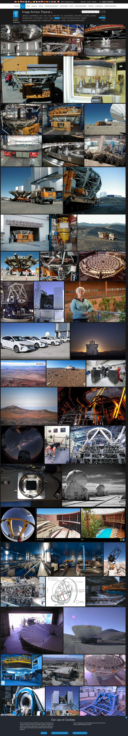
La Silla (46, 18)
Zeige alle (25, 15)
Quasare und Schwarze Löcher (32, 20)
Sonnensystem (46, 20)
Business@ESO (99, 6)
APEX (45, 15)
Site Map (94, 1)
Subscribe (83, 1)
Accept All (43, 733)
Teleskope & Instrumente (51, 6)
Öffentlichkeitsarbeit (81, 6)
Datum (103, 20)
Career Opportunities (110, 6)
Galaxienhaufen (27, 18)
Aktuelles (34, 6)
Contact (89, 1)
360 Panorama (34, 15)
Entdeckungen (64, 6)
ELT (62, 15)
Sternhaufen (56, 20)
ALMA (40, 15)
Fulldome (86, 15)
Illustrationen (38, 18)
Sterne (64, 20)
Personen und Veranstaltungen (70, 18)
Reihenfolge (102, 17)
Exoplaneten (78, 15)
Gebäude (83, 18)
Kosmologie (56, 15)
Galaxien (93, 15)
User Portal (110, 1)
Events (71, 6)
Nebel (51, 18)
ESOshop (41, 6)
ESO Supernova (68, 15)
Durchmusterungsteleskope (75, 20)
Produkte (91, 6)
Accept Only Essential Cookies (60, 733)
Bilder (23, 6)
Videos (28, 6)
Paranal (57, 18)
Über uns (16, 6)
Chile (49, 15)
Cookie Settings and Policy (80, 733)
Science (104, 1)
